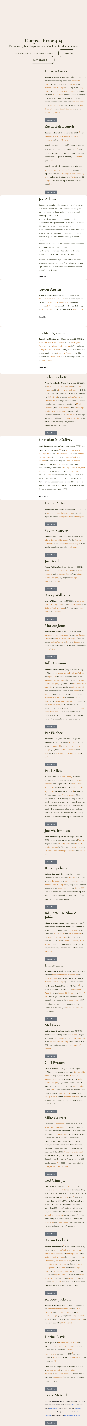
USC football (78, 157)
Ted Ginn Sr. (70, 1186)
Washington (79, 517)
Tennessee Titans (77, 1319)
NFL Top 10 (81, 1008)
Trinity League (67, 795)
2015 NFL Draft (54, 356)
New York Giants (64, 1312)
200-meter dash (73, 1357)
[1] (79, 132)
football (72, 742)
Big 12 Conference (61, 1275)
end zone (48, 951)
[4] (50, 184)
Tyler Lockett (56, 1282)
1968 (79, 753)
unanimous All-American (55, 698)
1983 (82, 888)
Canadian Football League (69, 543)
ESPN (73, 177)
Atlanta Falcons (74, 604)
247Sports (49, 181)
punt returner (70, 415)
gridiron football (51, 540)
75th (59, 941)
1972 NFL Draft (65, 1093)
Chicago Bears (64, 574)
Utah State (73, 547)
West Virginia (65, 302)
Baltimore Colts (51, 851)
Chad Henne (63, 1222)
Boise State (58, 611)
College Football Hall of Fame (56, 1166)
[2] (78, 149)
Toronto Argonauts (52, 112)
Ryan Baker (49, 1222)
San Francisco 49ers (64, 454)
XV (46, 1090)
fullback (81, 673)
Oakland (71, 1076)
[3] (69, 170)
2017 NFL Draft (60, 464)
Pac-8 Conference (57, 1127)
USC (48, 1319)
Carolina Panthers (73, 461)
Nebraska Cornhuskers (66, 91)
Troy (67, 642)
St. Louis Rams (79, 102)
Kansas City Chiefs (65, 993)
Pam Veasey (67, 777)
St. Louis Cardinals (68, 750)
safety (76, 691)
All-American (58, 95)
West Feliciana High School (63, 1346)
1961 (81, 750)
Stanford (57, 349)
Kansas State (50, 400)
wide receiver (65, 136)
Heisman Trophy (72, 471)
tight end (52, 676)
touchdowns (62, 1134)
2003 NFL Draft (55, 105)
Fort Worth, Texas (61, 1374)
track (55, 1357)
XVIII (52, 1090)
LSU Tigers (48, 694)
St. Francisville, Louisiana (68, 1343)
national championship (63, 701)
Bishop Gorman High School (56, 170)
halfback (73, 673)
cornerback (70, 84)
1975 (76, 888)
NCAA (49, 475)
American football (52, 136)
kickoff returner (63, 408)
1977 (46, 757)
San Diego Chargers (76, 847)
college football (51, 302)
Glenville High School (61, 1190)
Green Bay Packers (64, 353)
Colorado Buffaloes (71, 1097)
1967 (46, 753)
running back (46, 360)
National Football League (55, 88)
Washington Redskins (64, 753)
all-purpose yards (71, 418)
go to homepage (53, 57)
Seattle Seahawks (67, 109)
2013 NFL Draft (77, 309)
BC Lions (61, 1268)
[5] (52, 184)
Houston (77, 642)
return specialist (71, 881)
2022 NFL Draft (50, 649)
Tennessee (57, 1378)
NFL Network (70, 1008)
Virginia (56, 581)
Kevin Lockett (73, 1278)
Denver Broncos (63, 888)
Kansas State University (62, 1271)
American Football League (55, 680)
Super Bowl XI (78, 1086)
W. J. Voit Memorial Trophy (73, 1152)
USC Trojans (63, 140)
